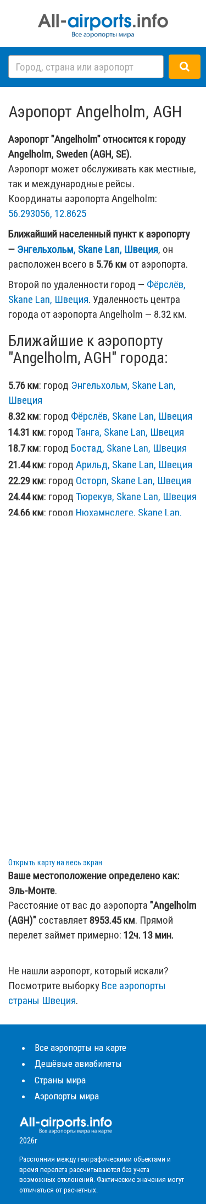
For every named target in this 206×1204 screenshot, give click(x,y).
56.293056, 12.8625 (47, 213)
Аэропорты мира (67, 1096)
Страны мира (60, 1080)
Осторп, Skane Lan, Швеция (133, 480)
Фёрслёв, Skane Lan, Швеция (131, 416)
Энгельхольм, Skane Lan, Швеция (87, 249)
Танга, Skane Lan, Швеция (130, 432)
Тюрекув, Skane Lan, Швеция (136, 496)
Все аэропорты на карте (80, 1047)
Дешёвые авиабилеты (78, 1063)
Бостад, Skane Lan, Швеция (129, 448)
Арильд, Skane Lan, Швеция (134, 464)
